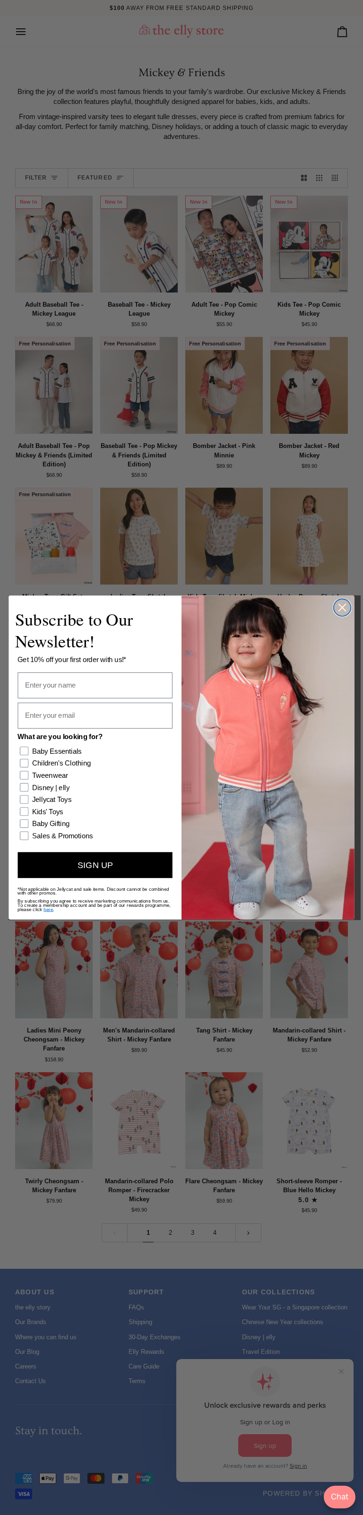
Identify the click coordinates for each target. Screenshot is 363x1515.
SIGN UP (95, 864)
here (48, 909)
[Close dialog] (342, 607)
